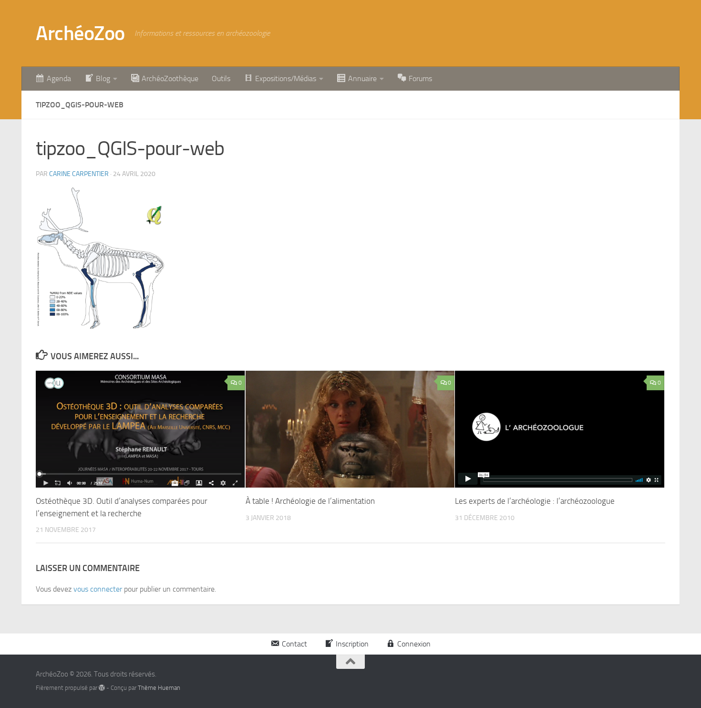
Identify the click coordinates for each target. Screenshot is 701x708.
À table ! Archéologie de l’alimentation (310, 501)
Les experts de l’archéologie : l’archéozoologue (535, 501)
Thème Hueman (159, 687)
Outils (221, 78)
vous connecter (97, 588)
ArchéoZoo (80, 33)
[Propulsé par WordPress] (102, 688)
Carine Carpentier (79, 174)
